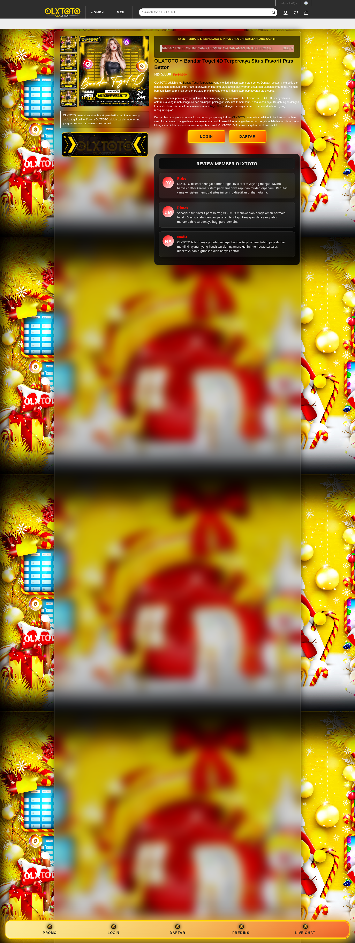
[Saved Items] (296, 12)
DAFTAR (247, 136)
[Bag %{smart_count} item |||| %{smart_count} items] (306, 12)
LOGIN (206, 136)
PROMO (50, 933)
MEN (120, 12)
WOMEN (97, 12)
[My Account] (285, 12)
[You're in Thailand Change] (306, 3)
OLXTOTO (238, 117)
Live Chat (305, 933)
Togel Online (217, 106)
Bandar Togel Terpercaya (198, 82)
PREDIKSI (241, 933)
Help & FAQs (288, 3)
